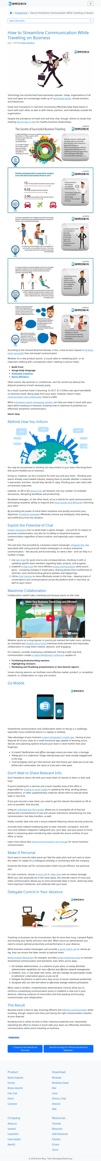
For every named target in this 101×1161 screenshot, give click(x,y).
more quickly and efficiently (68, 502)
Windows (56, 1077)
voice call (42, 874)
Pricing (11, 1082)
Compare (12, 1103)
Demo (11, 1098)
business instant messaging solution (34, 402)
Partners (56, 1139)
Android (56, 1103)
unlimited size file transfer (30, 809)
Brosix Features (15, 1077)
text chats (21, 559)
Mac (54, 1087)
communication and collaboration (25, 396)
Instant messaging (17, 529)
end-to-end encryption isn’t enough (50, 841)
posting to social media (36, 789)
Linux (55, 1093)
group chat (36, 490)
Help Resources (60, 1133)
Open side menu (17, 20)
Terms (55, 1149)
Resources (57, 1128)
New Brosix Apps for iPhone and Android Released (68, 1049)
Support (12, 1128)
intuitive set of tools (36, 643)
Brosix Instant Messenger (20, 957)
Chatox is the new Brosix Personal (25, 1049)
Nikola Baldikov (28, 43)
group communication (64, 566)
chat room (28, 566)
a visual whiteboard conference (48, 655)
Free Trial (12, 1093)
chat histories (25, 576)
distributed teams (62, 98)
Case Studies (14, 1139)
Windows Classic (60, 1082)
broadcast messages (29, 514)
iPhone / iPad (59, 1098)
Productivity (21, 12)
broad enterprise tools (68, 957)
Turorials (56, 1123)
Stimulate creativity (22, 373)
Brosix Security (15, 1087)
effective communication (74, 1009)
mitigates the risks (80, 545)
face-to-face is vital (26, 121)
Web (54, 1108)
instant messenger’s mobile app (58, 737)
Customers (13, 1133)
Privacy (55, 1144)
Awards (11, 1144)
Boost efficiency (20, 376)
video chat (55, 874)
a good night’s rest (67, 949)
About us (12, 1123)
